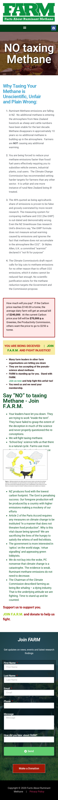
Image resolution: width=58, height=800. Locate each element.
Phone (7, 701)
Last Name (10, 676)
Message (9, 714)
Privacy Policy (37, 791)
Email (7, 688)
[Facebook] (53, 27)
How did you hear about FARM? (20, 735)
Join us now (15, 380)
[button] (24, 27)
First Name (10, 663)
